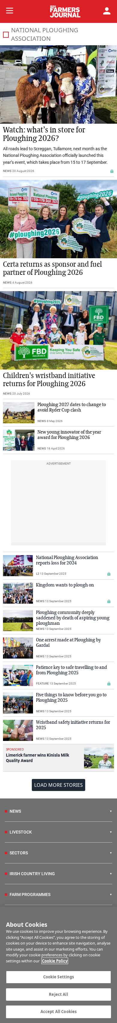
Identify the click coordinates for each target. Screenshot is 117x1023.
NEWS (7, 171)
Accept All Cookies (58, 1011)
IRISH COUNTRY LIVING (32, 873)
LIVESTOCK (21, 832)
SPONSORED (15, 749)
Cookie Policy (55, 961)
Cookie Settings (58, 977)
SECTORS (19, 852)
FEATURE (42, 683)
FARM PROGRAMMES (30, 894)
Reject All (58, 994)
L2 (37, 573)
